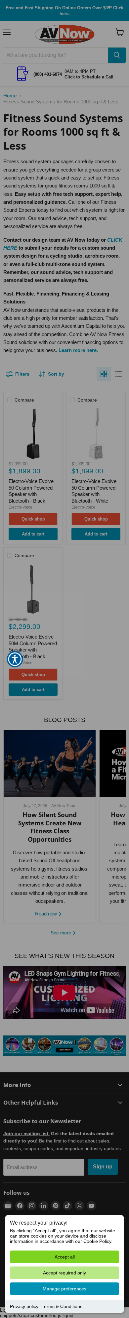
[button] (15, 659)
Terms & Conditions (62, 1306)
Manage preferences (64, 1288)
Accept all (65, 1256)
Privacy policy (24, 1306)
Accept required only (64, 1272)
